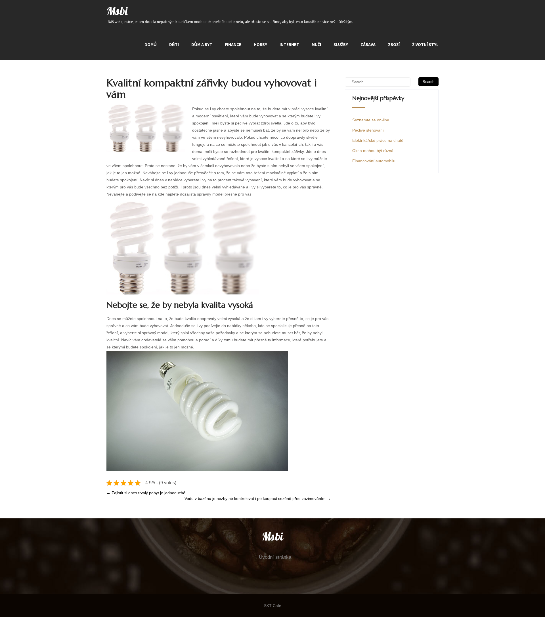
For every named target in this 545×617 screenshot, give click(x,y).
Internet (289, 44)
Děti (174, 44)
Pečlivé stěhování (368, 130)
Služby (341, 44)
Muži (316, 44)
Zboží (394, 44)
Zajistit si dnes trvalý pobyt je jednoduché (145, 493)
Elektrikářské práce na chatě (377, 140)
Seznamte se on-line (370, 120)
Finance (233, 44)
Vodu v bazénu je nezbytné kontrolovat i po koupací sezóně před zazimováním (258, 498)
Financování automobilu (373, 161)
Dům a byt (201, 44)
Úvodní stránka (275, 557)
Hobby (260, 44)
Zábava (368, 44)
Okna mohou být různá (372, 150)
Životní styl (425, 44)
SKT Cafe (272, 605)
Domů (150, 44)
